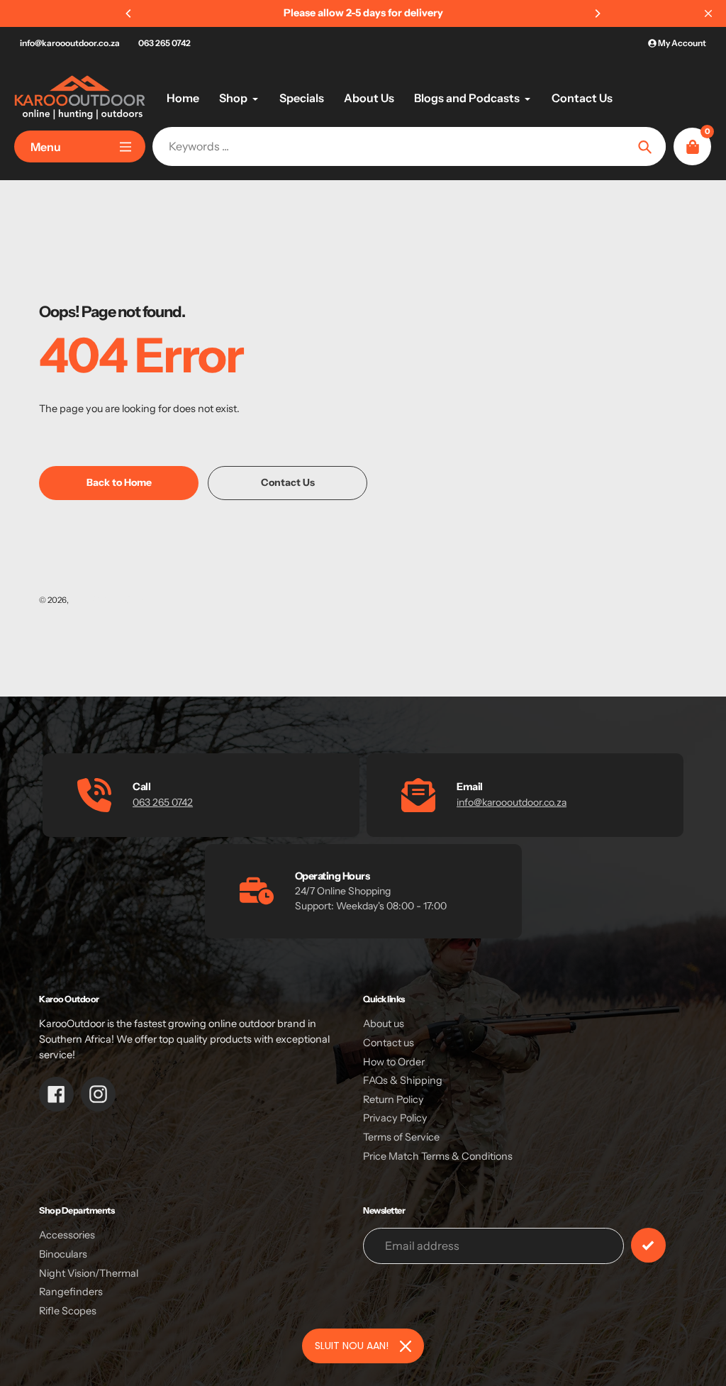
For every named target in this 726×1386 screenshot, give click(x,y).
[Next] (597, 13)
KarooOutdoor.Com (107, 600)
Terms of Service (401, 1137)
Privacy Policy (395, 1117)
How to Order (394, 1061)
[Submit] (648, 1245)
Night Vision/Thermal (88, 1273)
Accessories (67, 1235)
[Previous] (129, 13)
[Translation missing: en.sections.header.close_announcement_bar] (708, 13)
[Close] (405, 1346)
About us (383, 1023)
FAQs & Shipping (402, 1080)
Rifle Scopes (67, 1310)
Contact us (388, 1042)
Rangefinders (71, 1291)
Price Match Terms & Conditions (438, 1156)
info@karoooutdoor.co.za (70, 43)
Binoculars (63, 1254)
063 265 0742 (164, 43)
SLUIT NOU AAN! (352, 1345)
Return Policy (393, 1099)
